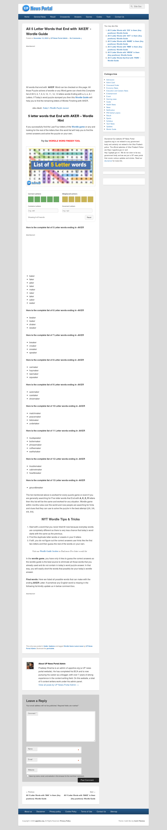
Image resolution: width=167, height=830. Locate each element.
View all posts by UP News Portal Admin (58, 684)
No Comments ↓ (76, 38)
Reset (89, 217)
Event (108, 96)
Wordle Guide (82, 97)
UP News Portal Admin (59, 38)
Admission (110, 79)
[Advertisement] (60, 66)
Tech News (110, 123)
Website (31, 770)
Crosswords (65, 16)
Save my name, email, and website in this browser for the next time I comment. (56, 776)
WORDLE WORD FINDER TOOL (64, 140)
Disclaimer (40, 811)
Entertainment (111, 93)
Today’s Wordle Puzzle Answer (56, 108)
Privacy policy (55, 811)
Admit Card (110, 82)
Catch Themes (139, 821)
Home (26, 16)
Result (52, 16)
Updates (52, 646)
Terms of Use (86, 811)
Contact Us (119, 16)
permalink (50, 648)
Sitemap (113, 811)
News (108, 107)
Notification (110, 110)
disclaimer (108, 161)
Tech (108, 16)
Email (30, 759)
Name (30, 748)
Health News (111, 104)
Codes (99, 16)
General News (40, 16)
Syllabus (109, 121)
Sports (108, 118)
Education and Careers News (117, 90)
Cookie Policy (70, 811)
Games (89, 16)
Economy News (112, 88)
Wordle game (78, 126)
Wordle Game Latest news (73, 646)
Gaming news (111, 99)
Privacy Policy (65, 821)
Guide (46, 646)
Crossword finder (112, 85)
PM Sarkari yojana (113, 112)
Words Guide (111, 129)
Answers (77, 16)
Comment (32, 713)
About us (28, 811)
